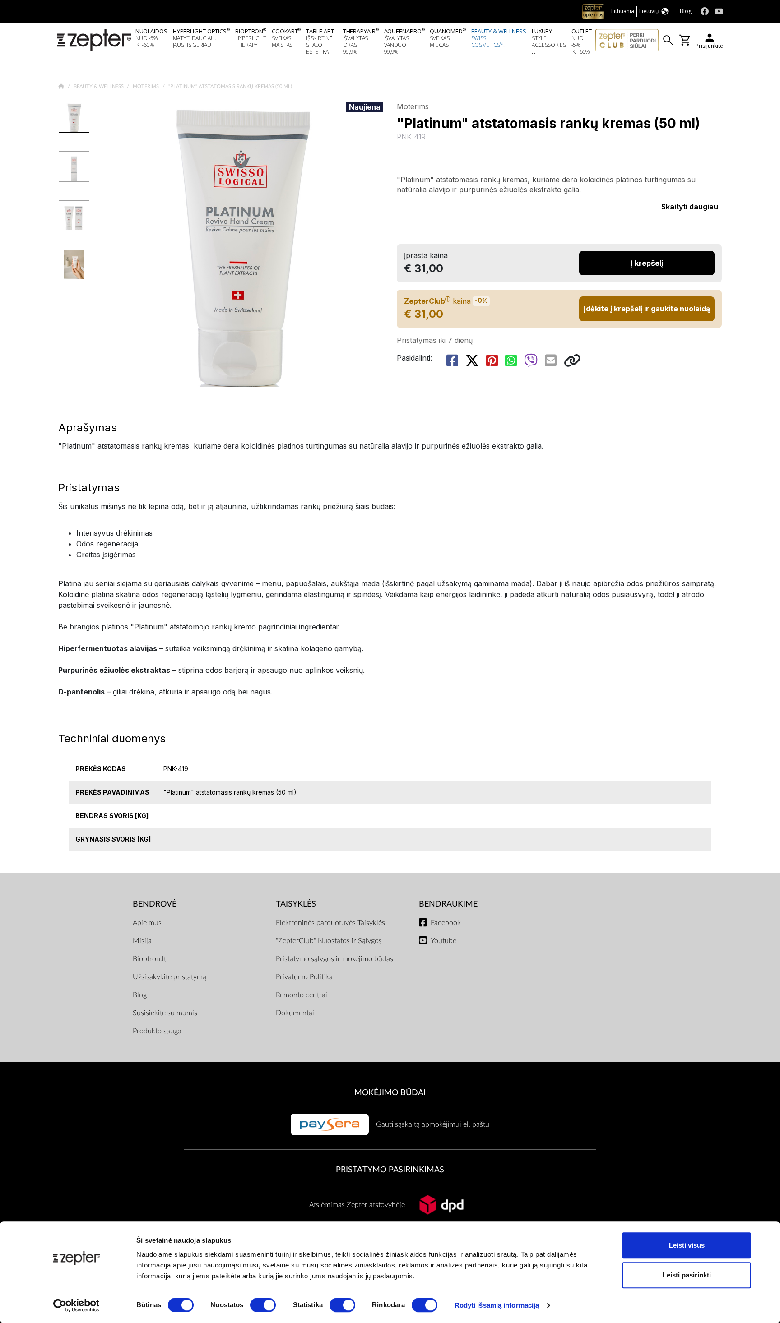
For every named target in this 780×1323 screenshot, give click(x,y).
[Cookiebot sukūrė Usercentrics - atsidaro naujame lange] (76, 1305)
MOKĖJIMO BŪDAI (390, 1092)
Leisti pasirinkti (687, 1275)
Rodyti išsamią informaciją (497, 1305)
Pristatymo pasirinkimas (390, 1170)
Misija (142, 940)
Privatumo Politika (304, 977)
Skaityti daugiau (689, 206)
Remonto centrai (301, 995)
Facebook (446, 922)
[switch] (263, 1305)
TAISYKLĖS (296, 904)
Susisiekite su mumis (165, 1013)
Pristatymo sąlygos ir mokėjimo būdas (334, 958)
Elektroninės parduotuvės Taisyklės (330, 922)
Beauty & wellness (99, 86)
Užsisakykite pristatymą (169, 977)
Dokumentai (295, 1013)
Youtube (443, 940)
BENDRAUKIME (448, 904)
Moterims (146, 86)
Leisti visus (687, 1245)
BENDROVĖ (154, 904)
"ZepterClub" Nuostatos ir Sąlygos (329, 940)
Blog (140, 995)
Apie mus (147, 922)
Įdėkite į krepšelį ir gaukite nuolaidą (647, 308)
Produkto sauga (157, 1031)
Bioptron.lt (149, 958)
